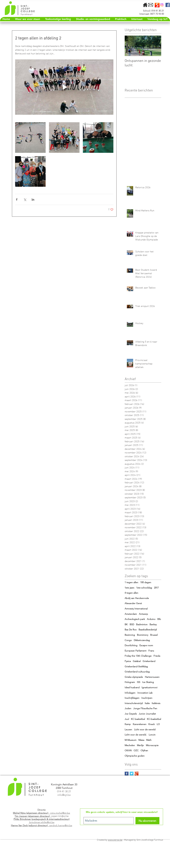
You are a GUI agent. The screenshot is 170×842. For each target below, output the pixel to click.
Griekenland (149, 661)
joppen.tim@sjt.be (60, 816)
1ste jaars (129, 587)
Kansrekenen (139, 724)
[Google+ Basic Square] (136, 773)
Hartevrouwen (152, 676)
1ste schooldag (144, 587)
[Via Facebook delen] (16, 199)
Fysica (128, 661)
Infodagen (130, 692)
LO (158, 724)
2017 (156, 587)
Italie (147, 703)
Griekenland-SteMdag (136, 666)
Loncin (152, 734)
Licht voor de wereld (145, 729)
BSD (132, 624)
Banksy (153, 624)
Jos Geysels (131, 713)
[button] (120, 19)
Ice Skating (148, 682)
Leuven (128, 729)
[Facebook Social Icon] (168, 5)
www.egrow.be (115, 840)
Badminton (142, 624)
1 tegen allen (131, 582)
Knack (151, 724)
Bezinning (130, 634)
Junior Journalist (147, 713)
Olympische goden (135, 755)
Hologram (130, 682)
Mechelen (130, 745)
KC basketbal (138, 718)
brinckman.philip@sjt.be (42, 821)
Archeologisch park (135, 619)
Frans (151, 650)
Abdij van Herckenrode (137, 598)
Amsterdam (131, 613)
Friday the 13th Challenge (138, 655)
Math (149, 739)
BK (126, 624)
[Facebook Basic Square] (126, 773)
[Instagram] (162, 5)
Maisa (141, 739)
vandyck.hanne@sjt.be (41, 825)
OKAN (128, 750)
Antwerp (143, 613)
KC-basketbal (154, 718)
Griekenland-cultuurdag (137, 671)
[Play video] (64, 87)
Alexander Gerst (133, 603)
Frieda (157, 655)
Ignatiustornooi (149, 687)
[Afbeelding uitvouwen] (30, 137)
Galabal (137, 661)
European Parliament (135, 650)
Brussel (154, 634)
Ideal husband (132, 687)
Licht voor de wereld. (136, 734)
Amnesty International (136, 608)
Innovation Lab (145, 692)
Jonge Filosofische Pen (145, 708)
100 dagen (145, 582)
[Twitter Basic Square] (131, 773)
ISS (138, 682)
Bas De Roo (131, 629)
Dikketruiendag (142, 640)
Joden (128, 708)
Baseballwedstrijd (148, 629)
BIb (159, 619)
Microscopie (152, 745)
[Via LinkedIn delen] (33, 199)
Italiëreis (156, 703)
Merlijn (140, 745)
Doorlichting (131, 645)
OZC (136, 750)
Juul (127, 718)
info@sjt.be (64, 794)
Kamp (128, 724)
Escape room (146, 645)
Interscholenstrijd (134, 703)
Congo (128, 640)
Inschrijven (146, 697)
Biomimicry (142, 634)
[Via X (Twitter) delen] (24, 199)
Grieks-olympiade (134, 676)
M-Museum (130, 739)
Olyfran (144, 750)
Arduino (151, 619)
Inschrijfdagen (132, 697)
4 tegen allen (131, 592)
